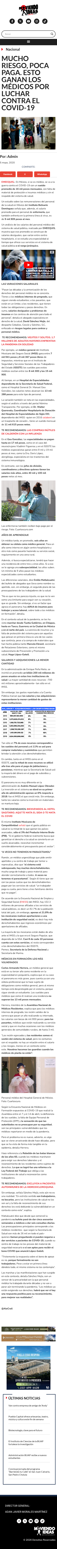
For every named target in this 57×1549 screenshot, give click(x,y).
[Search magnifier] (52, 34)
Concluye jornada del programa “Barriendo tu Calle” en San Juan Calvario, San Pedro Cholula (29, 1471)
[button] (28, 41)
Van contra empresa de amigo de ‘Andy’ (28, 1405)
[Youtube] (28, 21)
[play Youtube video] (28, 265)
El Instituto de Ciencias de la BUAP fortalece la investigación (25, 1442)
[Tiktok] (45, 21)
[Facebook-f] (12, 21)
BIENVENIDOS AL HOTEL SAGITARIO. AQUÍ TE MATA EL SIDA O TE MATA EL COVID (28, 813)
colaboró (47, 417)
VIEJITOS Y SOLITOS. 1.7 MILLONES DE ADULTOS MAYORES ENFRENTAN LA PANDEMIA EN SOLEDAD (28, 341)
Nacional (13, 49)
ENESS (24, 902)
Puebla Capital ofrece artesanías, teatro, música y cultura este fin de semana (28, 1418)
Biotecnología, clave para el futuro (25, 1430)
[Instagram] (36, 21)
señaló (22, 825)
